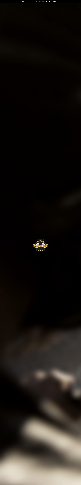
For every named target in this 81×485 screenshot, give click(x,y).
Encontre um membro (54, 1)
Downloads (50, 1)
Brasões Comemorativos (45, 1)
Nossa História (39, 1)
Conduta (42, 1)
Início (36, 1)
